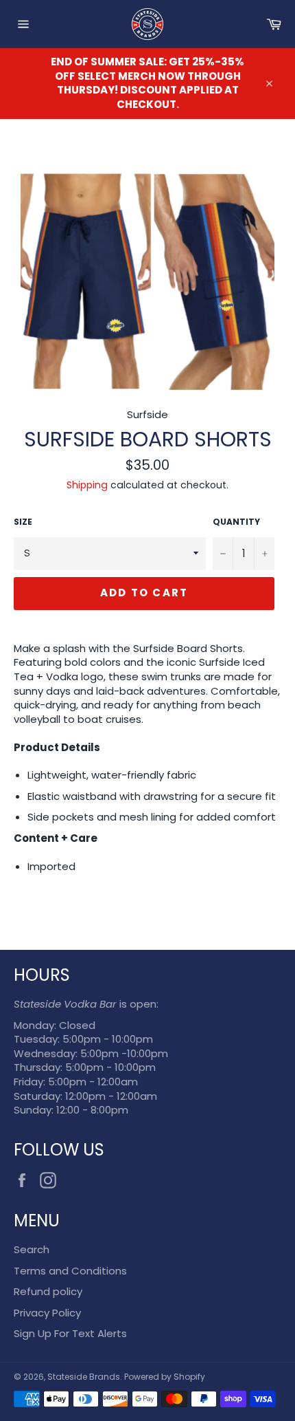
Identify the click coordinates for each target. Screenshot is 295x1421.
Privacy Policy (47, 1312)
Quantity (236, 522)
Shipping (87, 485)
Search (31, 1249)
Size (23, 522)
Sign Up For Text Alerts (70, 1333)
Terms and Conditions (70, 1270)
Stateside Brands (83, 1376)
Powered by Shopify (164, 1376)
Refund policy (48, 1291)
